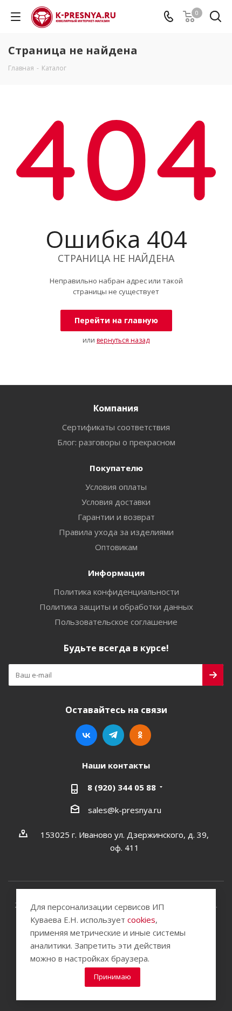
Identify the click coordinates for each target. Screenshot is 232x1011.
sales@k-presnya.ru (124, 809)
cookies (141, 919)
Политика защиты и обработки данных (116, 606)
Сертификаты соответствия (116, 427)
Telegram (113, 735)
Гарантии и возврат (116, 516)
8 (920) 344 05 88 (121, 787)
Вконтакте (86, 735)
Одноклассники (140, 735)
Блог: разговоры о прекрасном (116, 442)
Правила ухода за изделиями (116, 531)
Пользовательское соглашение (116, 621)
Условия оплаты (116, 486)
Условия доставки (116, 501)
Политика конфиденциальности (116, 591)
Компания (116, 408)
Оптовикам (116, 547)
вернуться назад (123, 340)
